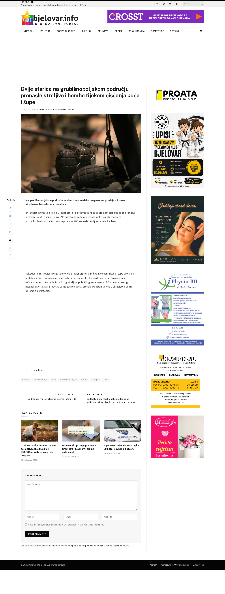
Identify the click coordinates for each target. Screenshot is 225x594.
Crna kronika (136, 31)
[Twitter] (10, 216)
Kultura (86, 31)
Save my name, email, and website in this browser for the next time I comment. (66, 524)
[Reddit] (10, 247)
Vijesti (28, 31)
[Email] (10, 239)
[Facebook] (10, 208)
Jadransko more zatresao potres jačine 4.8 (52, 399)
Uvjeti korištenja (181, 565)
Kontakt (153, 565)
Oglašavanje (198, 565)
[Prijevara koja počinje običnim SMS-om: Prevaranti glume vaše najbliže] (81, 431)
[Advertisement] (112, 57)
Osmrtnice (157, 31)
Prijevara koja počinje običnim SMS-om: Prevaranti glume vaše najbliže (79, 449)
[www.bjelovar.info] (50, 17)
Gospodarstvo (65, 31)
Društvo (103, 31)
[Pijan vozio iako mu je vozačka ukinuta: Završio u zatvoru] (122, 431)
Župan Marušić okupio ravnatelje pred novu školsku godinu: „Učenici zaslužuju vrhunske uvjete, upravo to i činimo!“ (55, 5)
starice (84, 380)
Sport (118, 31)
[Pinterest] (10, 232)
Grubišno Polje (40, 380)
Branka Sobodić (67, 109)
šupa (105, 380)
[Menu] (201, 31)
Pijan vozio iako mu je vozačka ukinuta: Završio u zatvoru (121, 447)
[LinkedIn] (10, 224)
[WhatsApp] (10, 255)
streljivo (96, 380)
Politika (45, 31)
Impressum (166, 565)
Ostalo (174, 31)
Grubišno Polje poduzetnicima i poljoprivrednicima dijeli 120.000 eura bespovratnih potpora (39, 450)
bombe (25, 380)
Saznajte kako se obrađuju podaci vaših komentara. (104, 545)
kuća (53, 380)
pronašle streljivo (68, 380)
